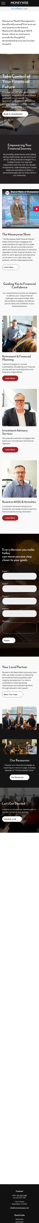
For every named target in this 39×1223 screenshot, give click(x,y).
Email (4, 584)
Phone (4, 596)
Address (5, 608)
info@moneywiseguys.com (19, 1208)
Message (6, 621)
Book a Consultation (13, 114)
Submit (7, 640)
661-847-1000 (22, 1195)
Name (4, 571)
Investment (20, 1222)
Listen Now (8, 267)
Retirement (19, 1219)
